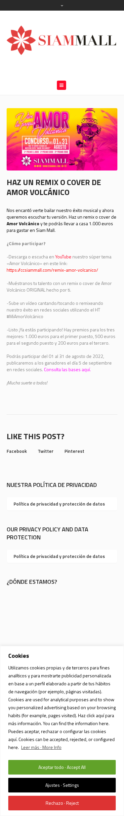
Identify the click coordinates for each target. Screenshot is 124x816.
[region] (62, 731)
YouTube (63, 256)
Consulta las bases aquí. (67, 369)
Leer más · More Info (41, 747)
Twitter (46, 450)
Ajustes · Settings (62, 785)
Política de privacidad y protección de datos (59, 503)
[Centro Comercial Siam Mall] (62, 40)
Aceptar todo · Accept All (62, 767)
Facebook (17, 450)
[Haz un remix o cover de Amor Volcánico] (62, 138)
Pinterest (74, 450)
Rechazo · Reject (62, 802)
